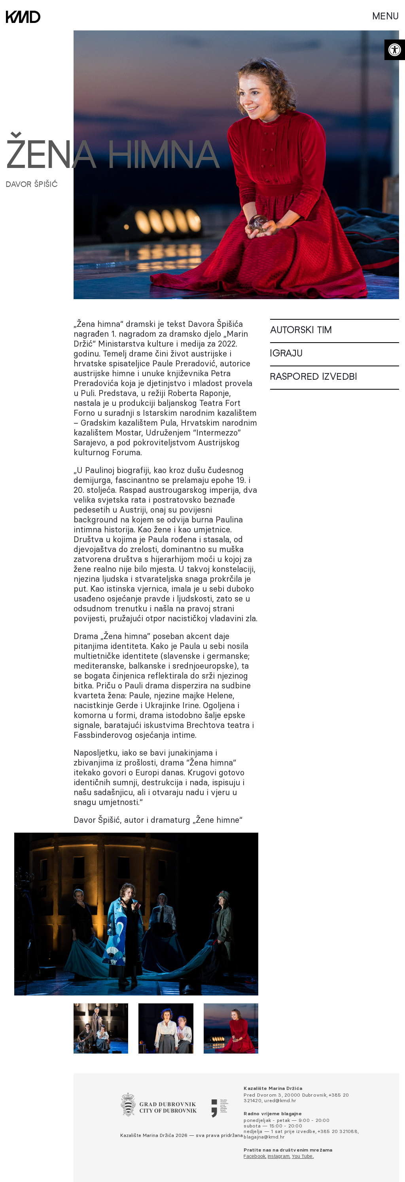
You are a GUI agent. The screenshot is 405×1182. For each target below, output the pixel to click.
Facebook (254, 1156)
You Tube (302, 1156)
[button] (394, 50)
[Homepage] (23, 17)
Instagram (279, 1156)
